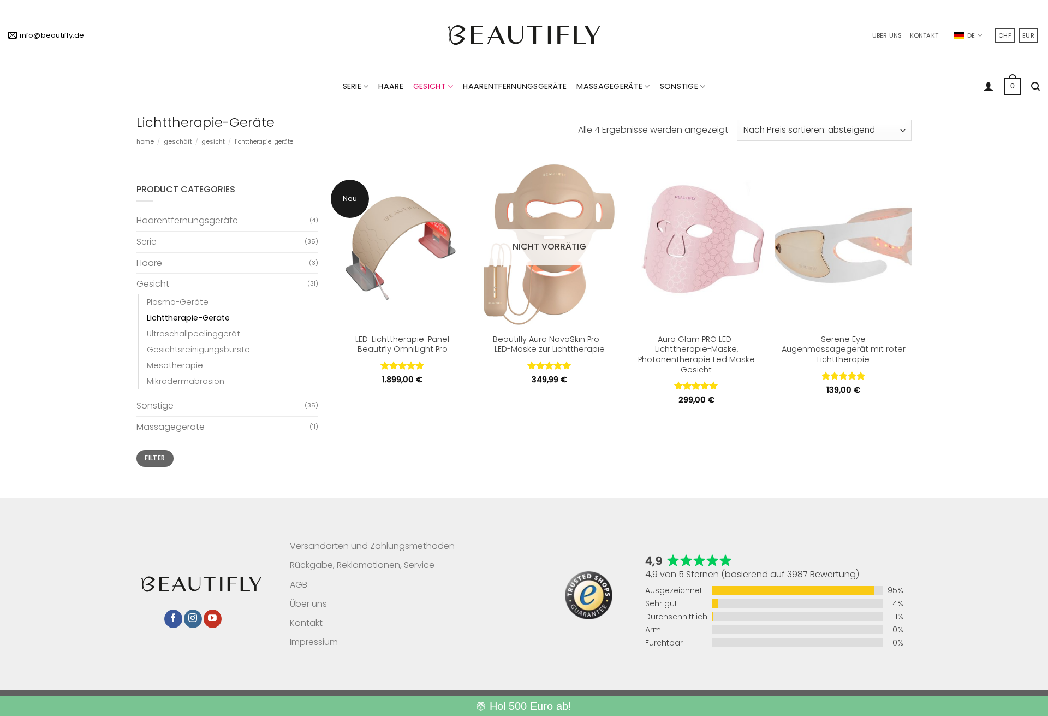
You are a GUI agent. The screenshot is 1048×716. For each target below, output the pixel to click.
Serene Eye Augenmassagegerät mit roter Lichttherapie (844, 349)
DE (971, 35)
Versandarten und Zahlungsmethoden (372, 546)
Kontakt (924, 35)
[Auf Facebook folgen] (173, 619)
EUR (1028, 35)
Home (145, 141)
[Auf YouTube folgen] (213, 619)
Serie (352, 86)
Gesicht (429, 86)
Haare (390, 86)
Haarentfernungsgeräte (515, 86)
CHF (1004, 35)
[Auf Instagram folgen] (193, 619)
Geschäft (178, 141)
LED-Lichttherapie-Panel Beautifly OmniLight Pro (402, 344)
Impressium (314, 642)
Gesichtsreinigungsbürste (198, 349)
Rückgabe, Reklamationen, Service (362, 565)
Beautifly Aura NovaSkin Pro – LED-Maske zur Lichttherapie (549, 344)
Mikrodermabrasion (185, 381)
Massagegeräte (609, 86)
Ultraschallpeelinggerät (193, 333)
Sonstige (679, 86)
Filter (155, 458)
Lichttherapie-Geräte (188, 317)
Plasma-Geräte (178, 302)
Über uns (887, 35)
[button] (988, 86)
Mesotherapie (175, 365)
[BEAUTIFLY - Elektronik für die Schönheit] (524, 34)
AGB (298, 584)
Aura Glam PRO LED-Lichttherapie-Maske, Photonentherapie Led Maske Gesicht (696, 354)
